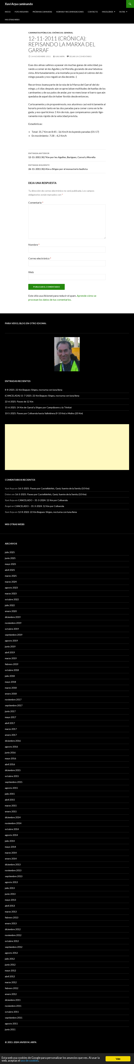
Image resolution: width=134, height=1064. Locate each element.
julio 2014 (10, 840)
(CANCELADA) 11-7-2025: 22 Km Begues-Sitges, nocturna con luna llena (42, 395)
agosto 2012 (11, 952)
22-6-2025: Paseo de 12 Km (19, 401)
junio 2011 (10, 1029)
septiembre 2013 (13, 876)
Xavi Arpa (60, 56)
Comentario (35, 202)
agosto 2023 (11, 587)
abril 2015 (10, 799)
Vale (118, 1058)
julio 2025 (10, 552)
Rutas (122, 12)
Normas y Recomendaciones (70, 12)
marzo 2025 (11, 575)
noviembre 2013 (13, 870)
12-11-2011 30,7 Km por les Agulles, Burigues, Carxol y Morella (61, 155)
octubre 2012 (12, 941)
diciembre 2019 (13, 617)
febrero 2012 (11, 988)
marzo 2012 (11, 982)
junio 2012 (10, 964)
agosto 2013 (11, 882)
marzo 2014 (11, 852)
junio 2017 (10, 711)
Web (31, 272)
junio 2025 (10, 558)
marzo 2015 (11, 805)
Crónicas (57, 32)
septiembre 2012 (13, 947)
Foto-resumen (21, 12)
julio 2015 (10, 793)
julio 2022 (10, 605)
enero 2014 (11, 858)
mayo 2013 (10, 899)
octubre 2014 (12, 829)
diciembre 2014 (13, 817)
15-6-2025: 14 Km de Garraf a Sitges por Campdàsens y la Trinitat (38, 407)
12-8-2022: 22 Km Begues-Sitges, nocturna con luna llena (47, 512)
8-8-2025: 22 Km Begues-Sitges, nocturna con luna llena (33, 389)
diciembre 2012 (13, 929)
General (68, 32)
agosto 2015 (11, 787)
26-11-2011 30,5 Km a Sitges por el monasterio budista (58, 167)
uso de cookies (30, 1060)
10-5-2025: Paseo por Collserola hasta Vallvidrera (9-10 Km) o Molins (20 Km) (44, 413)
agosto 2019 (11, 640)
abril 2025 (10, 569)
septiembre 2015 (13, 782)
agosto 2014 (11, 835)
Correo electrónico (39, 258)
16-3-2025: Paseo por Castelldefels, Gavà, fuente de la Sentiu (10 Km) (53, 488)
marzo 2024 (11, 581)
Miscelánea (107, 12)
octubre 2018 (12, 670)
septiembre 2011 (13, 1017)
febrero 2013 (11, 917)
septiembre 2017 (13, 705)
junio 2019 (10, 646)
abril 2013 (10, 905)
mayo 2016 (10, 758)
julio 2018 (10, 676)
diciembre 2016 (13, 740)
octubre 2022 (12, 599)
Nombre (34, 244)
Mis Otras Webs (12, 19)
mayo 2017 (10, 717)
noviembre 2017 (13, 699)
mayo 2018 (10, 681)
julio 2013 (10, 888)
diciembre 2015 (13, 770)
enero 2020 (11, 611)
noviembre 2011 (13, 1005)
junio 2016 (10, 752)
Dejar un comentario (80, 56)
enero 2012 (11, 994)
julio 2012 (10, 958)
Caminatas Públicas (39, 32)
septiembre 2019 (13, 634)
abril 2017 (10, 723)
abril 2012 (10, 976)
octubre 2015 (12, 776)
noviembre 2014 (13, 823)
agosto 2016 (11, 746)
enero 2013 (11, 923)
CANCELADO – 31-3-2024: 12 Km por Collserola (43, 500)
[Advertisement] (67, 447)
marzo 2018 (11, 687)
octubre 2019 (12, 628)
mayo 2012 (10, 970)
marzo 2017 (11, 729)
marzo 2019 (11, 658)
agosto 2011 (11, 1023)
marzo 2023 (11, 593)
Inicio (7, 12)
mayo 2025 (10, 564)
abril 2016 (10, 764)
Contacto (93, 12)
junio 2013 (10, 894)
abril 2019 (10, 652)
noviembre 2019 (13, 623)
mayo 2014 (10, 846)
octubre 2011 (12, 1011)
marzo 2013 (11, 911)
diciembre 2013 (13, 864)
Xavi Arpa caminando (19, 4)
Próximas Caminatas (42, 12)
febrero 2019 (11, 664)
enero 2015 (11, 811)
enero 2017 (11, 734)
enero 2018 (11, 693)
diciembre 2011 (13, 1000)
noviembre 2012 (13, 935)
